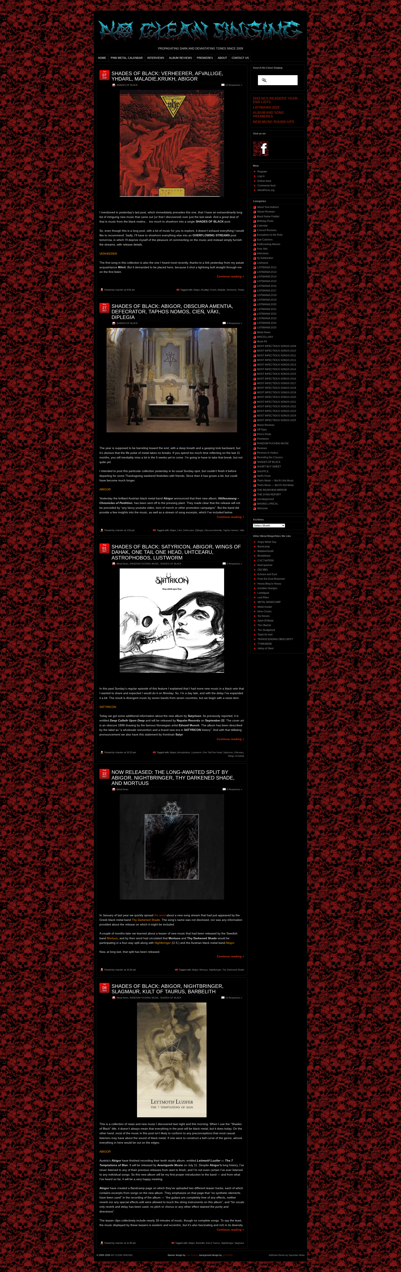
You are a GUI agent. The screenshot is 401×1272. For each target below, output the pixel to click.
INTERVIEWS (155, 57)
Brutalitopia (264, 555)
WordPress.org (266, 190)
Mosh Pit (262, 341)
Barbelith (200, 1243)
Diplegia (199, 530)
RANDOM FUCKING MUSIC (144, 563)
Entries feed (264, 181)
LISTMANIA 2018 (267, 295)
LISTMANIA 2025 (267, 327)
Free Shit (262, 248)
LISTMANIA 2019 (267, 299)
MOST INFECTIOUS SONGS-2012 (276, 360)
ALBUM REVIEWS (180, 57)
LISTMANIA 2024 (267, 322)
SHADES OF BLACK (127, 85)
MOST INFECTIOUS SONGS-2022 (276, 406)
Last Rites (263, 597)
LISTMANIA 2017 (267, 290)
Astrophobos (183, 752)
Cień (179, 530)
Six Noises (264, 616)
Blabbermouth (266, 551)
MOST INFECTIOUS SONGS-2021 (276, 401)
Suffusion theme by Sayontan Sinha (287, 1255)
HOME (102, 57)
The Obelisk (264, 625)
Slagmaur (239, 1243)
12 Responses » (233, 85)
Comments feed (266, 185)
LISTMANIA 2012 (267, 267)
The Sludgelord (266, 630)
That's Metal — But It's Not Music (275, 480)
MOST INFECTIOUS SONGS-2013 (276, 364)
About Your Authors (268, 207)
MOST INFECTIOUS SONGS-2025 (276, 420)
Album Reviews (266, 211)
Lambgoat (263, 592)
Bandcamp (264, 546)
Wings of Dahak (236, 756)
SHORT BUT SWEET (269, 466)
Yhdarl (241, 290)
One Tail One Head (212, 752)
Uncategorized (265, 499)
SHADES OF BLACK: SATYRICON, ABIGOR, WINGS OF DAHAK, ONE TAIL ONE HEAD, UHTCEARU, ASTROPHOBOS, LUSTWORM (176, 552)
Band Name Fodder (268, 216)
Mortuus (203, 969)
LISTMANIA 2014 (267, 276)
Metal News (122, 563)
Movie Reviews (265, 425)
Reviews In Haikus (267, 452)
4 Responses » (234, 323)
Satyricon (228, 752)
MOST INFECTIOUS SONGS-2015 (276, 373)
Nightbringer (215, 969)
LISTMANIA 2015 (267, 281)
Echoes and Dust (267, 574)
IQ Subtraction (265, 258)
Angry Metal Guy (267, 541)
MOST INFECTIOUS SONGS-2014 (276, 369)
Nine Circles (265, 611)
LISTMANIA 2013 (267, 272)
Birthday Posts (265, 221)
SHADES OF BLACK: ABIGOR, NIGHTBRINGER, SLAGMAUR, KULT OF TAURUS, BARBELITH (167, 988)
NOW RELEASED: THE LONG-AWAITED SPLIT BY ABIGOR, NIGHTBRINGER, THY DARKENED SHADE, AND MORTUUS (173, 777)
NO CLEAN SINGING (122, 1255)
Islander (119, 290)
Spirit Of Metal (265, 620)
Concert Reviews (267, 230)
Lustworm (196, 752)
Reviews (262, 448)
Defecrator (188, 530)
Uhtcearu (239, 752)
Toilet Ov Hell (265, 634)
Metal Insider (265, 606)
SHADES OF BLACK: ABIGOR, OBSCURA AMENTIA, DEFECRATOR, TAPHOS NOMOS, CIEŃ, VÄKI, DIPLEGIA (172, 311)
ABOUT (222, 57)
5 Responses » (234, 563)
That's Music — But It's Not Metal (275, 485)
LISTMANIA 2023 (267, 318)
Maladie (221, 290)
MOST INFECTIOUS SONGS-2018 (276, 387)
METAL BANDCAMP (269, 602)
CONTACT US (240, 57)
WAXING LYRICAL (267, 503)
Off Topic (262, 429)
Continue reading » (230, 276)
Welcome (262, 508)
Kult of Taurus (213, 1243)
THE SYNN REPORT (269, 494)
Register (262, 171)
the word (160, 915)
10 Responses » (233, 997)
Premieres (263, 438)
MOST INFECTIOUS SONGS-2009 (276, 346)
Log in (261, 176)
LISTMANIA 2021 (267, 309)
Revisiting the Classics (270, 457)
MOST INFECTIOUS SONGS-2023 (276, 411)
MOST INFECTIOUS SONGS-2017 (276, 383)
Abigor (196, 290)
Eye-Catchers (265, 239)
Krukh (213, 290)
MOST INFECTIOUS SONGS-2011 (276, 355)
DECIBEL (263, 569)
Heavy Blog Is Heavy (269, 583)
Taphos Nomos (231, 530)
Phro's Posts (264, 434)
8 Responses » (234, 789)
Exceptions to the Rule (270, 234)
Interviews (263, 253)
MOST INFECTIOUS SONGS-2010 (276, 350)
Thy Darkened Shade (233, 969)
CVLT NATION (266, 560)
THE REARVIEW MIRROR (272, 490)
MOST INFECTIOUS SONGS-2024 (276, 415)
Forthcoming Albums (268, 244)
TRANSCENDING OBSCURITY (275, 639)
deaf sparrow (265, 565)
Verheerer (231, 290)
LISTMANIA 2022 (267, 313)
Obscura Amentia (213, 530)
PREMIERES (205, 57)
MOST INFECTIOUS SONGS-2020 (276, 397)
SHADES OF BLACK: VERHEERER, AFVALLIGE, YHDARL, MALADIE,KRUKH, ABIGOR (167, 76)
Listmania (262, 262)
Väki (242, 530)
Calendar (262, 225)
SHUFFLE (263, 471)
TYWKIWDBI (265, 643)
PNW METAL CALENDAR (127, 57)
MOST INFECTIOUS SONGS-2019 (276, 392)
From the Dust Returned (271, 578)
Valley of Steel (266, 648)
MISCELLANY (265, 336)
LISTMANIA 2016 (267, 286)
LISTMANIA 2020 (267, 304)
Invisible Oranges (267, 588)
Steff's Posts (264, 476)
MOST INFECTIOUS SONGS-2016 (276, 378)
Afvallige (205, 290)
